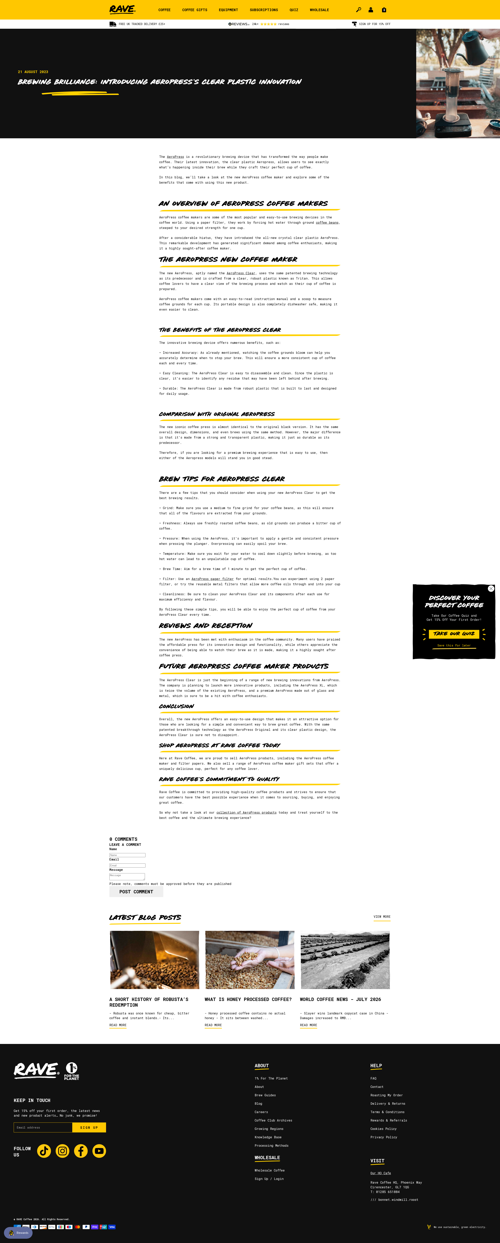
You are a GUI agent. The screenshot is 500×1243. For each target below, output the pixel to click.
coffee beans (327, 222)
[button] (454, 648)
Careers (261, 1112)
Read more (118, 1025)
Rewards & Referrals (389, 1120)
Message (116, 870)
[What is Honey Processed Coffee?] (250, 961)
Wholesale (319, 9)
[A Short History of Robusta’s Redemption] (154, 961)
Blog (258, 1103)
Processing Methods (271, 1145)
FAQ (373, 1078)
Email (114, 859)
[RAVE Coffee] (122, 10)
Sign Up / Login (269, 1179)
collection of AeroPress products (247, 812)
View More (382, 916)
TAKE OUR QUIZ (454, 634)
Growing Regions (269, 1129)
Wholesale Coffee (270, 1170)
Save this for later (454, 645)
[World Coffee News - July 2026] (345, 961)
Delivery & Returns (388, 1103)
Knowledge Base (268, 1137)
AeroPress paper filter (213, 579)
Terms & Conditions (387, 1112)
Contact (377, 1087)
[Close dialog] (491, 588)
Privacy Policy (384, 1137)
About (259, 1087)
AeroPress (175, 157)
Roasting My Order (387, 1095)
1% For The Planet (271, 1078)
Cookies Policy (384, 1129)
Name (113, 849)
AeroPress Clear (241, 273)
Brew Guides (265, 1095)
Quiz (294, 9)
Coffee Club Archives (273, 1120)
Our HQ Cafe (381, 1173)
